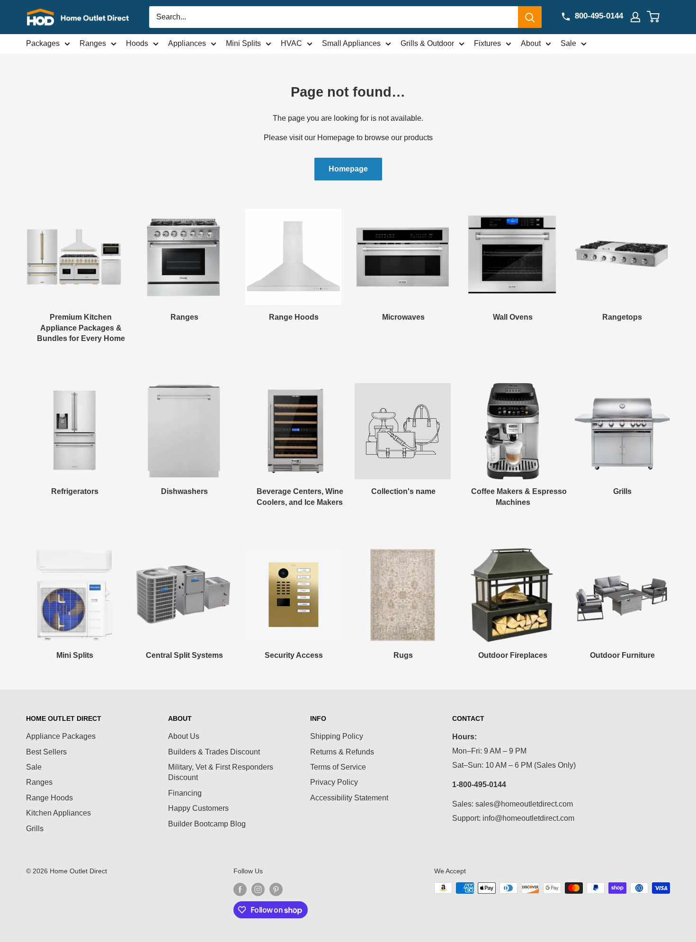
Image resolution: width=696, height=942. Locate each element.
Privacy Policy (334, 782)
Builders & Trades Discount (214, 752)
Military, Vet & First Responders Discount (220, 772)
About (531, 43)
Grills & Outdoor (427, 43)
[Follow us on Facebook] (240, 889)
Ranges (93, 43)
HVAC (291, 43)
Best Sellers (46, 752)
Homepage (348, 169)
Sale (568, 43)
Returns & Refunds (342, 752)
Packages (43, 43)
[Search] (530, 17)
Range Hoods (49, 798)
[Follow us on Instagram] (258, 889)
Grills (35, 829)
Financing (185, 793)
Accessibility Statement (349, 798)
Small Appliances (351, 43)
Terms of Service (338, 767)
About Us (183, 736)
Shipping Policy (336, 736)
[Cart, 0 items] (659, 17)
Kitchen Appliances (58, 813)
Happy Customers (198, 808)
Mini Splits (243, 43)
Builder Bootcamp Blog (207, 824)
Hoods (137, 43)
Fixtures (487, 43)
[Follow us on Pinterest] (276, 889)
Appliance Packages (61, 736)
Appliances (187, 43)
